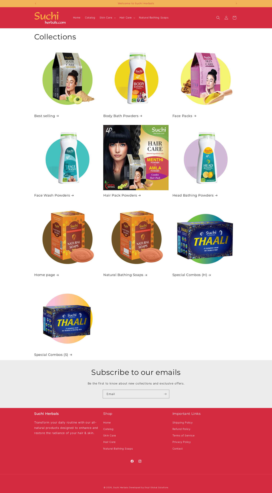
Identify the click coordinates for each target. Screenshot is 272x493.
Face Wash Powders (52, 195)
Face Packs (182, 116)
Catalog (108, 429)
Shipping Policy (182, 422)
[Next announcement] (236, 3)
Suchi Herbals (120, 487)
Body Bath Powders (120, 116)
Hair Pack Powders (120, 195)
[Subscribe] (165, 394)
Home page (44, 275)
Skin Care (109, 435)
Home (107, 422)
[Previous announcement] (35, 3)
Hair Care (109, 441)
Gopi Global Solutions (156, 487)
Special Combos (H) (189, 275)
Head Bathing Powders (193, 195)
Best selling (44, 116)
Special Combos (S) (51, 355)
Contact (177, 448)
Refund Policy (181, 429)
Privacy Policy (181, 441)
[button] (107, 17)
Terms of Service (183, 435)
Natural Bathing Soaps (123, 275)
